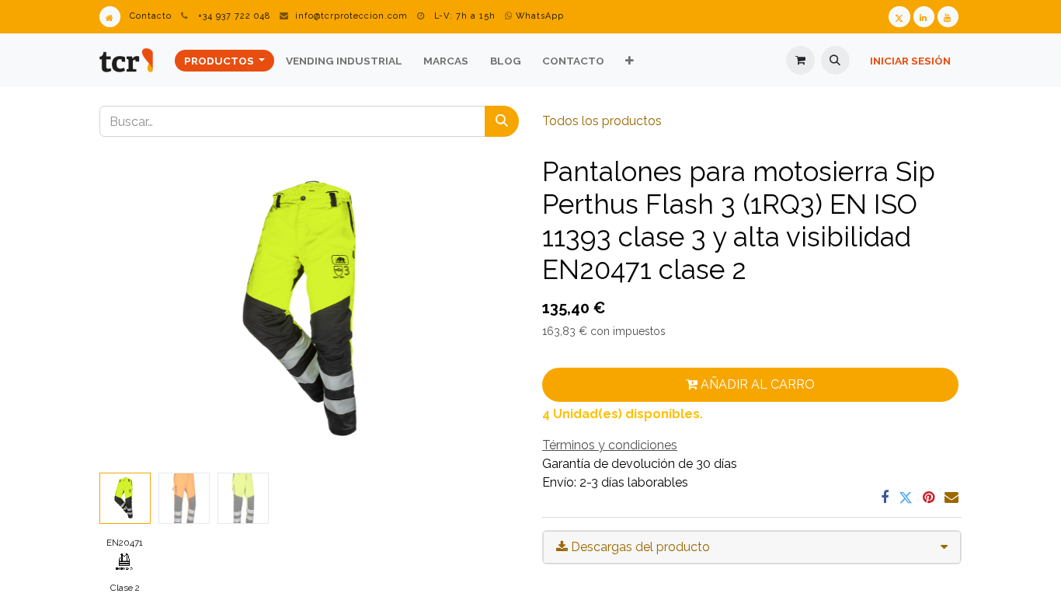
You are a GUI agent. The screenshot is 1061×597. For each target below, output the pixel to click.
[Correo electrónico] (951, 497)
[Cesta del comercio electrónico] (800, 60)
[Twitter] (906, 497)
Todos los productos (602, 120)
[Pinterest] (928, 497)
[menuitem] (224, 61)
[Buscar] (502, 121)
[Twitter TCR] (899, 16)
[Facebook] (885, 497)
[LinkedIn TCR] (923, 16)
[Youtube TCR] (948, 16)
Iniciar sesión (910, 60)
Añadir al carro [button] (756, 384)
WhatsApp (538, 16)
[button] (835, 60)
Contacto (151, 16)
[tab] (752, 547)
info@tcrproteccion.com (351, 16)
